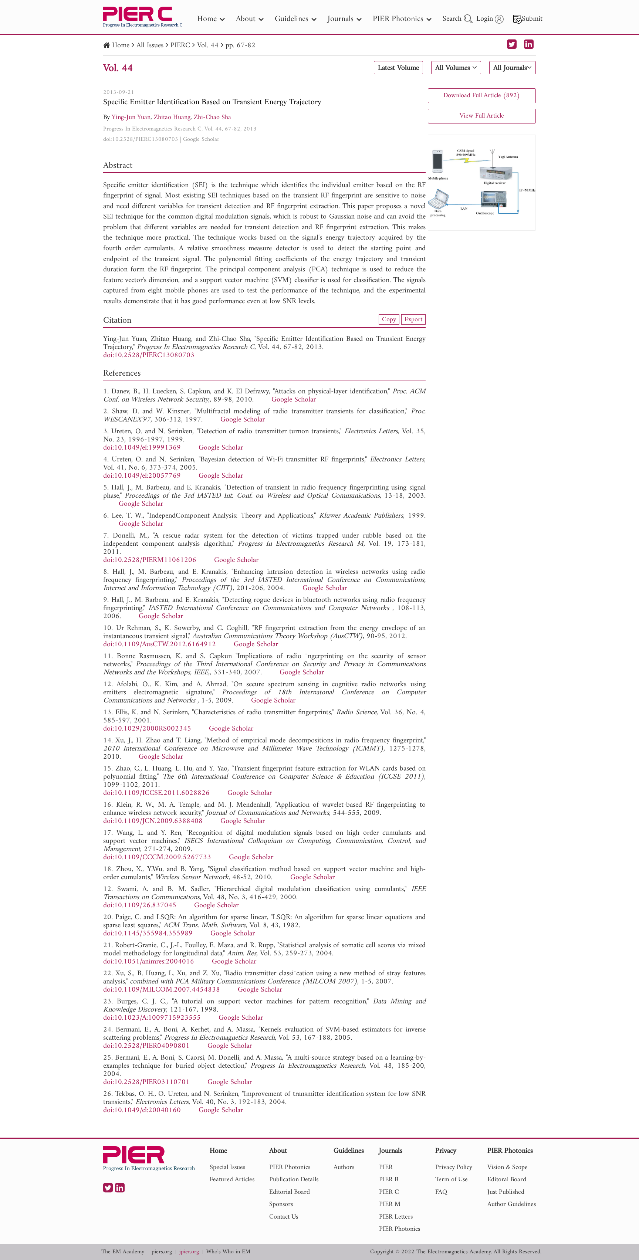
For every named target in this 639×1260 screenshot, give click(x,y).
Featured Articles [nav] (232, 1179)
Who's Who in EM (228, 1252)
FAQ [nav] (441, 1192)
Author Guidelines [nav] (511, 1204)
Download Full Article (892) (481, 95)
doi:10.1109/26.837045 (139, 905)
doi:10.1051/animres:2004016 (148, 961)
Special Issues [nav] (227, 1167)
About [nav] (246, 19)
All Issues (149, 45)
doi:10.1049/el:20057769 (142, 476)
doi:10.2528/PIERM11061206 (149, 560)
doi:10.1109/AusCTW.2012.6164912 (159, 644)
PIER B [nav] (388, 1179)
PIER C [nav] (389, 1192)
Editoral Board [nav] (506, 1179)
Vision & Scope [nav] (507, 1167)
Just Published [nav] (505, 1192)
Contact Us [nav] (283, 1217)
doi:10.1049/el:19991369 (142, 447)
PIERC (180, 45)
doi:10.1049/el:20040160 (142, 1110)
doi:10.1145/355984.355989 (148, 933)
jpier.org (189, 1252)
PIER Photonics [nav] (398, 19)
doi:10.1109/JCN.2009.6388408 (153, 821)
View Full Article (482, 116)
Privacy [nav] (445, 1151)
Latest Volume (398, 68)
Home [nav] (207, 19)
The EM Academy (122, 1252)
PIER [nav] (386, 1167)
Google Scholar (201, 139)
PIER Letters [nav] (396, 1217)
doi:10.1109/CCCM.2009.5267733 (157, 857)
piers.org (162, 1252)
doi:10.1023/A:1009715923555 (152, 1018)
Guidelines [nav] (291, 19)
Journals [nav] (341, 19)
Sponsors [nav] (281, 1204)
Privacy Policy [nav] (453, 1167)
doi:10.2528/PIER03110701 (146, 1082)
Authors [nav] (344, 1167)
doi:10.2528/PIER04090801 (146, 1046)
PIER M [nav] (389, 1204)
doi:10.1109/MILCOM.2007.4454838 (161, 989)
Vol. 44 (208, 45)
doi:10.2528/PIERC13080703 (140, 139)
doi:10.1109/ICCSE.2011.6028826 (156, 793)
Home (120, 45)
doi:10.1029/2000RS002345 (147, 728)
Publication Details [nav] (293, 1179)
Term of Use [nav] (451, 1179)
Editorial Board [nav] (289, 1192)
